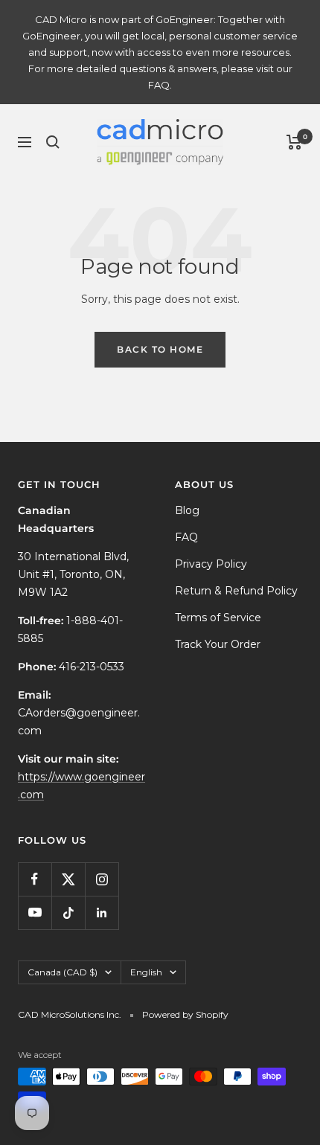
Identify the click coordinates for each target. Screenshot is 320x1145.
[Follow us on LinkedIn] (101, 912)
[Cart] (294, 142)
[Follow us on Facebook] (34, 879)
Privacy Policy (211, 564)
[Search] (53, 142)
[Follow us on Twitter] (68, 879)
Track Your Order (217, 644)
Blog (187, 510)
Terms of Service (218, 617)
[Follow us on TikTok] (68, 912)
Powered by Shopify (185, 1014)
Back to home (160, 349)
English (146, 972)
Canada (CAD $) (62, 972)
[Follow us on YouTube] (34, 912)
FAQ (186, 537)
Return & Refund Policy (236, 590)
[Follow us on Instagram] (101, 879)
